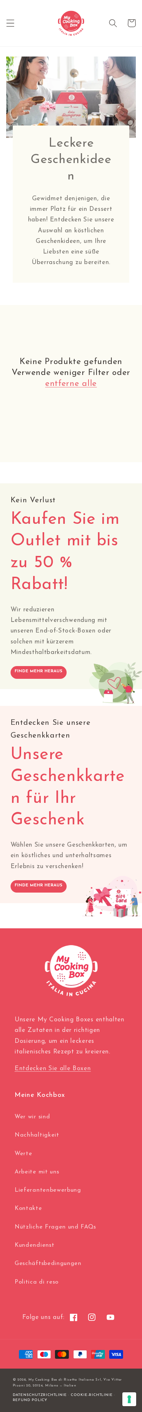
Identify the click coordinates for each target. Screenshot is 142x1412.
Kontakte (28, 1208)
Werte (23, 1154)
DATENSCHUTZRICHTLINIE (40, 1395)
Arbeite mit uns (37, 1172)
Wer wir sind (32, 1117)
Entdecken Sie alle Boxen (53, 1068)
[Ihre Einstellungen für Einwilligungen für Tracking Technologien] (129, 1399)
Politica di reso (37, 1282)
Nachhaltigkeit (37, 1135)
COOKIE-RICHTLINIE (92, 1395)
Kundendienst (34, 1245)
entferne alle (71, 384)
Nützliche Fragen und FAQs (55, 1227)
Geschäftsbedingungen (48, 1263)
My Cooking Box (42, 1379)
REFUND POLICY (30, 1400)
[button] (10, 23)
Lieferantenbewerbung (48, 1190)
